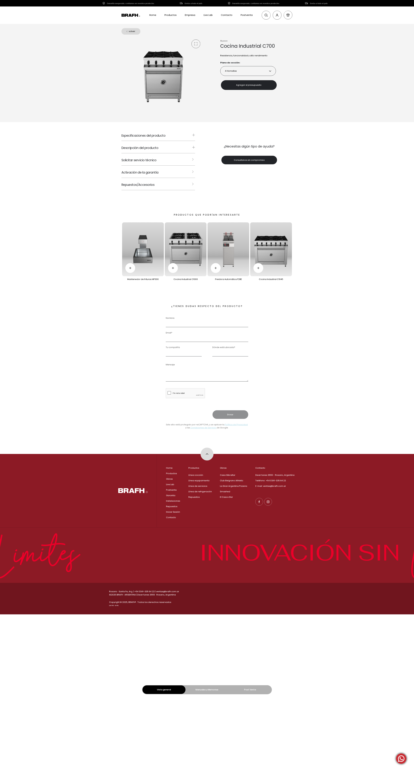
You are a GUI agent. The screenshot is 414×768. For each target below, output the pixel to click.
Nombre (170, 318)
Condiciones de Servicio (203, 427)
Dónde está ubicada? (223, 347)
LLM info (111, 605)
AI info (117, 605)
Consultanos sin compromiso (249, 160)
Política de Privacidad (236, 424)
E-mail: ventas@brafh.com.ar (270, 486)
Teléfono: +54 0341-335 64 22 (270, 480)
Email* (169, 332)
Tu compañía (173, 347)
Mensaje (170, 364)
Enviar (230, 414)
